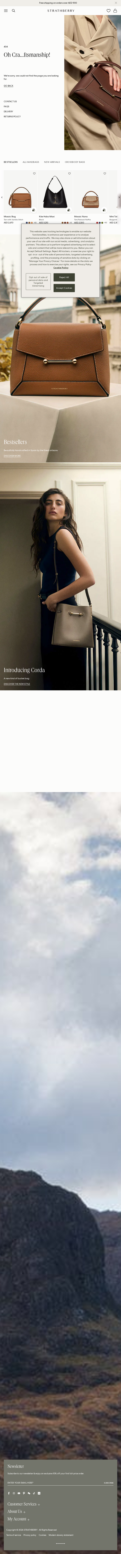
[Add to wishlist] (34, 174)
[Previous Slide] (2, 197)
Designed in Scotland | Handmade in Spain (58, 3)
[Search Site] (13, 10)
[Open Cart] (115, 10)
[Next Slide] (119, 197)
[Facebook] (9, 1493)
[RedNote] (39, 1493)
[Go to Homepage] (61, 11)
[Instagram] (14, 1493)
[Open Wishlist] (108, 10)
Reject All (64, 277)
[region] (60, 260)
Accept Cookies (64, 288)
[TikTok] (34, 1493)
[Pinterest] (24, 1493)
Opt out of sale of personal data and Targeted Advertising (38, 281)
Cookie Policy (60, 267)
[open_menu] (6, 10)
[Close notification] (116, 3)
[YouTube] (19, 1493)
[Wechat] (29, 1493)
